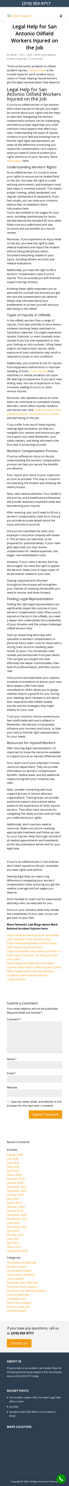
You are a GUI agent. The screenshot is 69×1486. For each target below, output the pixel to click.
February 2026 (16, 1179)
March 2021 (14, 1247)
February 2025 (16, 1207)
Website (12, 1087)
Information (14, 161)
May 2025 (13, 1199)
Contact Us (19, 1343)
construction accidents (21, 1274)
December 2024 (16, 1215)
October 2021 (15, 1235)
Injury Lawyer (15, 1278)
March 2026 (14, 1175)
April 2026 (13, 1171)
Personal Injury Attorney (22, 1282)
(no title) (13, 1406)
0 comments (36, 58)
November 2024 (17, 1219)
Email (11, 1073)
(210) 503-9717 (22, 1333)
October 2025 (15, 1195)
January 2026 (15, 1183)
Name (12, 1059)
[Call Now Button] (61, 1478)
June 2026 (13, 1163)
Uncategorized (16, 1299)
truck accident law (18, 1294)
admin (13, 54)
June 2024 (13, 1223)
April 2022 (13, 1231)
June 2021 (13, 1239)
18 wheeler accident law (21, 1262)
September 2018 (17, 1251)
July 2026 (12, 1159)
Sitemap (54, 1481)
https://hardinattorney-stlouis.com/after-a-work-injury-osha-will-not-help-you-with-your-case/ (34, 955)
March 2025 (14, 1203)
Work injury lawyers (45, 54)
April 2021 (13, 1243)
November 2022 (17, 1227)
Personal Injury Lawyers (22, 1286)
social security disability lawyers (26, 1290)
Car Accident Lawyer (19, 1270)
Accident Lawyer (17, 1266)
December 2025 (16, 1187)
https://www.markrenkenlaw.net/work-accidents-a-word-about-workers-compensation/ (31, 975)
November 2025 (17, 1191)
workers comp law (17, 58)
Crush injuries (38, 371)
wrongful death (16, 1311)
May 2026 (13, 1167)
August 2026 (15, 1155)
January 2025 (15, 1211)
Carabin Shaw (37, 70)
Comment (14, 1019)
